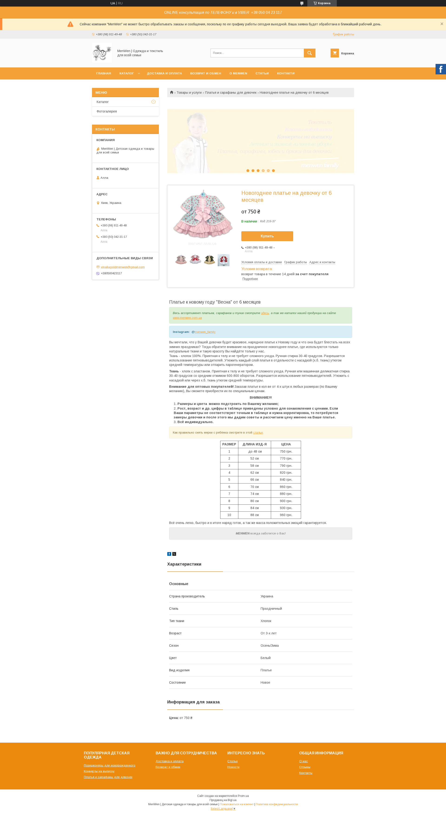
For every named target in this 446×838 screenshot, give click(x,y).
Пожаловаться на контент (237, 804)
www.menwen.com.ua (187, 317)
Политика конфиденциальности (277, 804)
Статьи (262, 73)
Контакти (286, 73)
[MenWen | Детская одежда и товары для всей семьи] (102, 61)
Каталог (126, 73)
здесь (265, 313)
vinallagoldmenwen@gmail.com (123, 266)
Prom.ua (243, 796)
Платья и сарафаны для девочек (230, 92)
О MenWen (238, 73)
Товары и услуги (189, 92)
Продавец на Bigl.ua (223, 800)
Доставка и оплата (164, 73)
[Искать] (309, 53)
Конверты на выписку (99, 771)
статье (258, 432)
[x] (174, 554)
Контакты (305, 773)
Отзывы (304, 767)
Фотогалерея (107, 111)
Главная (103, 73)
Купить (267, 236)
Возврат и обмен (205, 73)
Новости (233, 767)
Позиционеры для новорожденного (109, 765)
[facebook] (169, 554)
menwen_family (205, 332)
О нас (303, 761)
